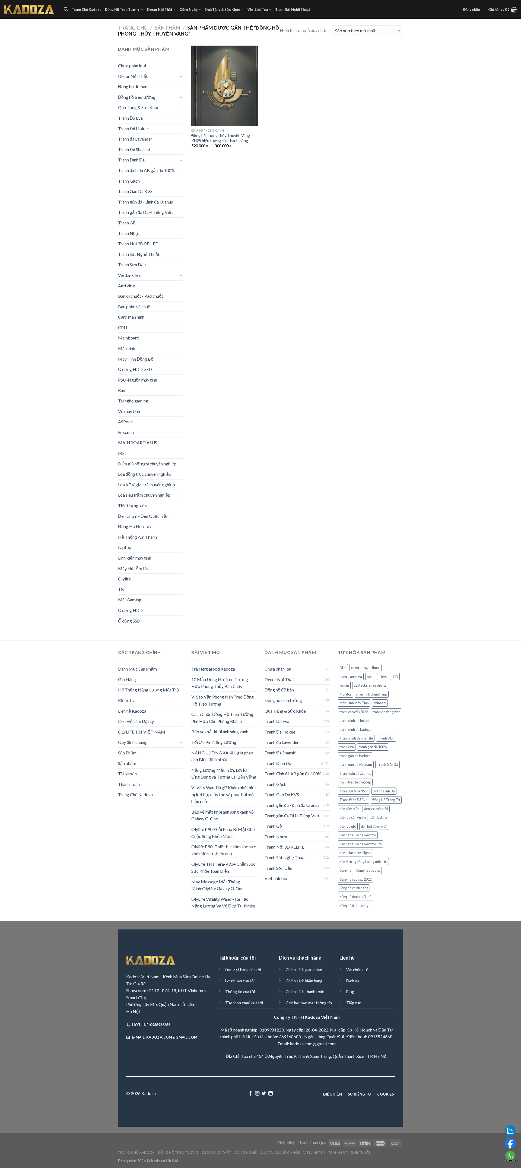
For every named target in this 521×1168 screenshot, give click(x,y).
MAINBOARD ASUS (137, 442)
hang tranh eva (350, 676)
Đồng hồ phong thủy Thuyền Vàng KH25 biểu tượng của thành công (220, 138)
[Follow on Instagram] (257, 1093)
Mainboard (128, 337)
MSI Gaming (129, 599)
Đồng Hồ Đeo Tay (134, 526)
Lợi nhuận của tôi (240, 981)
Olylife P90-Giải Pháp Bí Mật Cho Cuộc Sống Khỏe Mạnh (223, 833)
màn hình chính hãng (371, 694)
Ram (122, 390)
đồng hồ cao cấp (368, 870)
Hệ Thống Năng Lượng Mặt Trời (149, 689)
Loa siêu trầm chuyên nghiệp (144, 494)
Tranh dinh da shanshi (356, 738)
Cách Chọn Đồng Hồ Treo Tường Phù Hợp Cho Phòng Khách (222, 718)
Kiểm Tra (126, 700)
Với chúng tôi (357, 969)
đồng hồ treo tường (353, 905)
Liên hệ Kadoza (132, 710)
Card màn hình (131, 316)
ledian (344, 685)
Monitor (345, 694)
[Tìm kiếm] (66, 9)
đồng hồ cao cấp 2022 (355, 879)
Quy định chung (132, 742)
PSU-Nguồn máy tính (137, 379)
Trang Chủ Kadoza (86, 9)
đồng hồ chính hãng (353, 888)
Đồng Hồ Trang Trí (386, 800)
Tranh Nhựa (129, 233)
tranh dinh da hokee (354, 720)
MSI (122, 453)
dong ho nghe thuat (365, 667)
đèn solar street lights (355, 852)
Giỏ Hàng (127, 679)
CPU (122, 327)
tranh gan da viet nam (355, 764)
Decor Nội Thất (159, 9)
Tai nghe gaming (133, 400)
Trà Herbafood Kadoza (213, 668)
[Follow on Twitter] (264, 1093)
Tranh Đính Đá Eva (353, 800)
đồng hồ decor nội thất (356, 896)
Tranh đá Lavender (135, 138)
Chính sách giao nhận (304, 969)
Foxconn (126, 432)
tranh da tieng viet (386, 712)
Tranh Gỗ (126, 222)
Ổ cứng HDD (130, 610)
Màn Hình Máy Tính (354, 703)
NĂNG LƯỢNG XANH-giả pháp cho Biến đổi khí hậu (222, 756)
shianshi (380, 703)
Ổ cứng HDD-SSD (135, 369)
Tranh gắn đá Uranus (355, 773)
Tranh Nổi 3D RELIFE (138, 243)
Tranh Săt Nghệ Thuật (292, 9)
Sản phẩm (127, 763)
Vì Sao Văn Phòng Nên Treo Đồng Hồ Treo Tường (222, 700)
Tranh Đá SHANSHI (353, 791)
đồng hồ (345, 870)
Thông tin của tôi (240, 991)
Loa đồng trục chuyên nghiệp (144, 474)
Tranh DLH (386, 738)
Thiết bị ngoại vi (133, 505)
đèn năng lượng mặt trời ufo (360, 844)
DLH (342, 667)
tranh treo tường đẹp (355, 782)
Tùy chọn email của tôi (244, 1003)
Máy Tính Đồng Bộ (135, 358)
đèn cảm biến (349, 809)
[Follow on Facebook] (250, 1093)
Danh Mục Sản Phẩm (137, 668)
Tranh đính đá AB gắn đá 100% (146, 170)
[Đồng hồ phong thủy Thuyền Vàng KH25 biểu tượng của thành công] (224, 86)
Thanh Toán (129, 784)
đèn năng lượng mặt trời (357, 835)
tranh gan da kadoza (354, 756)
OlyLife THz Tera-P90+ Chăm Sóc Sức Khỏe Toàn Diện (223, 867)
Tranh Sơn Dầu (132, 264)
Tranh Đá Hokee (133, 128)
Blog (350, 991)
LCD (395, 676)
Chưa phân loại (132, 65)
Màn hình (126, 348)
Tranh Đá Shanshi (134, 149)
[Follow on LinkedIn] (270, 1093)
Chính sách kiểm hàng (304, 981)
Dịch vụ (352, 981)
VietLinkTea (257, 9)
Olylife (124, 578)
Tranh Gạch (129, 180)
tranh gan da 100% (373, 747)
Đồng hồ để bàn (132, 86)
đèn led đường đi (373, 826)
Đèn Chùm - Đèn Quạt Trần (143, 516)
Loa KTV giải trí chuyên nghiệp (146, 484)
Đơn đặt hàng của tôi (243, 969)
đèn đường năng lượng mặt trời (363, 861)
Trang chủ (133, 28)
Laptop (124, 547)
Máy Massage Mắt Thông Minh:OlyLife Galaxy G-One (217, 885)
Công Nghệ (189, 9)
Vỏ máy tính (129, 411)
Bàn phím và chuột (135, 306)
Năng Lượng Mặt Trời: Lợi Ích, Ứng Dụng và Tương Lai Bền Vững (223, 773)
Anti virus (127, 285)
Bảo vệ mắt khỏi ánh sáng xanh (219, 731)
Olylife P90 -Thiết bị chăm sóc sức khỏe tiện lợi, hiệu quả (223, 850)
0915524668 (380, 1036)
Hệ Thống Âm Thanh (137, 536)
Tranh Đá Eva (130, 117)
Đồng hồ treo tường (136, 97)
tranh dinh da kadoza (355, 729)
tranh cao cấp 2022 (353, 712)
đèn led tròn (380, 817)
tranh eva (346, 747)
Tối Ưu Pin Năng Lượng (213, 742)
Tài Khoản (127, 773)
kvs (384, 676)
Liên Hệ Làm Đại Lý (136, 721)
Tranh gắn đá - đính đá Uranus (145, 201)
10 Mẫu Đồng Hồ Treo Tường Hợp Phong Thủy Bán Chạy (219, 683)
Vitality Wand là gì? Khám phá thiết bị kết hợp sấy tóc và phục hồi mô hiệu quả (223, 794)
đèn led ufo (347, 826)
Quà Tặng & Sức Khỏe (222, 9)
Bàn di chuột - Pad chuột (140, 296)
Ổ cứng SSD (129, 620)
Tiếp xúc (353, 1003)
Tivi (121, 589)
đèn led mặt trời (376, 809)
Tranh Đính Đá (131, 159)
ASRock (125, 421)
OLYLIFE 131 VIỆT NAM (141, 731)
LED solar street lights (370, 685)
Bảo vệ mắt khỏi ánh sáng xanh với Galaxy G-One (223, 815)
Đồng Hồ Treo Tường (122, 9)
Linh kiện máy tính (134, 557)
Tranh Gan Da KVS (135, 191)
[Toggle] (181, 76)
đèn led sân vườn (352, 817)
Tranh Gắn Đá (387, 764)
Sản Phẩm (167, 28)
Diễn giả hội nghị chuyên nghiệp (147, 463)
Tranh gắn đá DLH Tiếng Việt (145, 212)
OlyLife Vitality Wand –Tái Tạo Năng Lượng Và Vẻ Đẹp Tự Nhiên (223, 902)
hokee (371, 676)
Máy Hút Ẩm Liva (134, 568)
